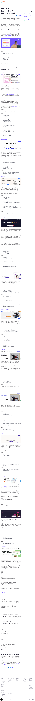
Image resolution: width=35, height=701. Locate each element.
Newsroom (31, 682)
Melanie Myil (3, 15)
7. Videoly (3, 349)
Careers (30, 681)
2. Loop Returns (4, 139)
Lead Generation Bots (2, 690)
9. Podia (2, 433)
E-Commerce (10, 681)
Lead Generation (10, 691)
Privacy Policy (31, 688)
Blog (16, 679)
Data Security (31, 683)
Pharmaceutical (10, 682)
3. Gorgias (3, 176)
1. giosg (2, 72)
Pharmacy (9, 683)
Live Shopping (10, 692)
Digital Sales (9, 689)
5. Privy (2, 269)
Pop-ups (2, 683)
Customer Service (10, 688)
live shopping (14, 106)
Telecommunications (11, 686)
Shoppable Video (2, 688)
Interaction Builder (2, 685)
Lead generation (28, 15)
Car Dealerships (10, 680)
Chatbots (26, 16)
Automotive (9, 679)
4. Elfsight (3, 217)
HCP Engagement (10, 693)
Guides (17, 680)
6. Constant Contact (5, 309)
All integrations (3, 695)
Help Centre (24, 679)
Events (17, 681)
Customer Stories (17, 683)
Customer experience (29, 17)
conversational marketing (12, 94)
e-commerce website (7, 35)
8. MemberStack (4, 390)
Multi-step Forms (2, 692)
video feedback (17, 363)
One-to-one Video (2, 686)
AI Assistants (3, 681)
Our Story (30, 679)
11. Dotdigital (3, 509)
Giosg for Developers (24, 681)
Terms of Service (30, 687)
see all (25, 20)
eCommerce (3, 670)
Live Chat (26, 19)
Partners (30, 680)
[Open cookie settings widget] (1, 699)
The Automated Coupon (5, 486)
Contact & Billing (30, 685)
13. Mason (3, 592)
